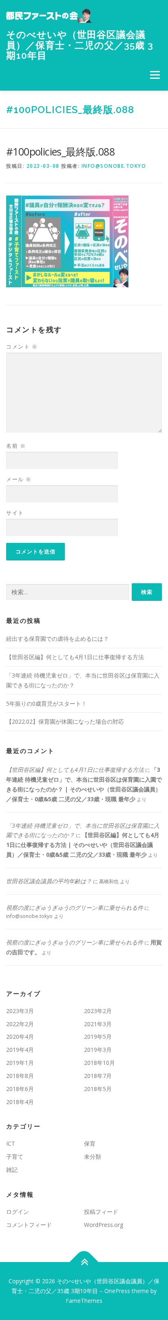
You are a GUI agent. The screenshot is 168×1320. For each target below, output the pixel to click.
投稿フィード (101, 1212)
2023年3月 (20, 1011)
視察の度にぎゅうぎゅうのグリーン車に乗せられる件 (74, 907)
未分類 (92, 1156)
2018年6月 (20, 1089)
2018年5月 (98, 1089)
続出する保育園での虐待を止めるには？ (57, 638)
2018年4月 (20, 1102)
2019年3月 (98, 1049)
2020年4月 (20, 1036)
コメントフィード (29, 1225)
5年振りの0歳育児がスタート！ (46, 703)
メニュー (155, 75)
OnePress (117, 1291)
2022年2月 (20, 1024)
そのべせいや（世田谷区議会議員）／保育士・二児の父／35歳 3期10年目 (79, 45)
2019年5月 (98, 1036)
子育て (14, 1156)
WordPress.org (103, 1225)
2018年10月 (99, 1063)
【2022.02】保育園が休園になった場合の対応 (65, 721)
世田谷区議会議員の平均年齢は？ (49, 881)
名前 (16, 445)
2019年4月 (20, 1049)
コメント (22, 346)
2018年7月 (98, 1076)
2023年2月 (98, 1011)
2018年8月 (20, 1076)
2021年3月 (98, 1024)
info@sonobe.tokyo (114, 165)
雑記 (12, 1169)
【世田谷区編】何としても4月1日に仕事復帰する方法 (75, 657)
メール (19, 479)
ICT (10, 1143)
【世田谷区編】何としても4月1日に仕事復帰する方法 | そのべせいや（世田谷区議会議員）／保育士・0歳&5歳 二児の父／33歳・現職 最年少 (82, 844)
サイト (15, 512)
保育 (89, 1143)
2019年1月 (20, 1063)
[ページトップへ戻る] (84, 1262)
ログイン (17, 1212)
